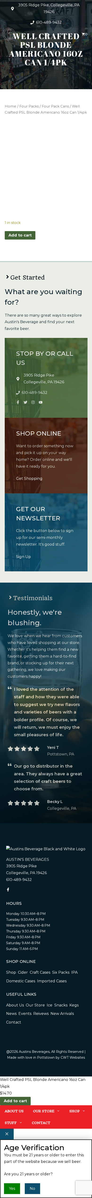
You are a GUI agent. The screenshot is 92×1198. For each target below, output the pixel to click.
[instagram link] (18, 402)
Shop (74, 1111)
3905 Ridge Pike (39, 375)
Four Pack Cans (55, 106)
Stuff (11, 1123)
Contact (41, 1123)
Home (10, 106)
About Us (14, 1111)
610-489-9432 (49, 22)
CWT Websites (73, 1057)
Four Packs (29, 106)
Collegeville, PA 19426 (44, 382)
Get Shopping (29, 478)
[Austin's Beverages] (9, 35)
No (32, 1188)
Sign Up (23, 557)
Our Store (43, 1111)
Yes (12, 1188)
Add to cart (20, 235)
